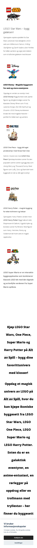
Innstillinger (18, 543)
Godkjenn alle (18, 537)
